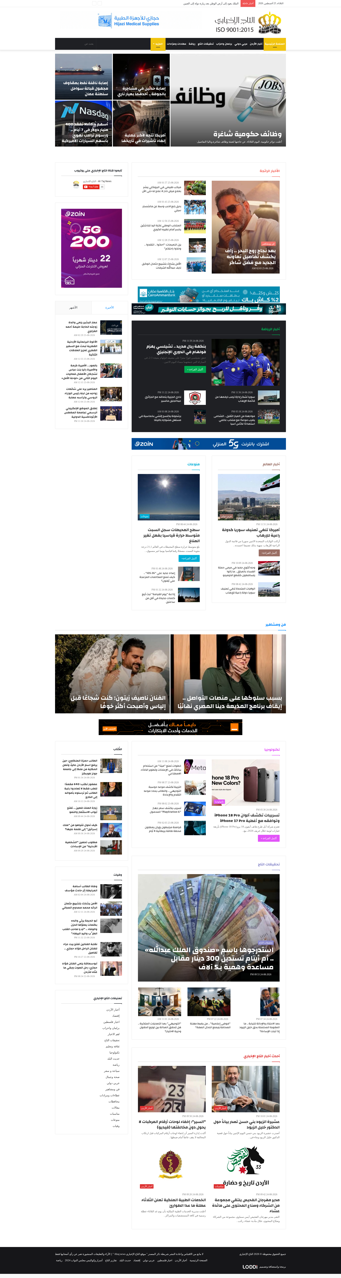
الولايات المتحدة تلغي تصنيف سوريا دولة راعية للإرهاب (238, 590)
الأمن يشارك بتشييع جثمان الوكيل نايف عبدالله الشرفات (161, 265)
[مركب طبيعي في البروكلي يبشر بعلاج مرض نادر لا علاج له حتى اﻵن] (195, 188)
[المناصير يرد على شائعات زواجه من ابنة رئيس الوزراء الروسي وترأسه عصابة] (111, 394)
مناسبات (115, 1113)
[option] (170, 100)
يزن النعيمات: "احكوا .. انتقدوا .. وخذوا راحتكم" (162, 246)
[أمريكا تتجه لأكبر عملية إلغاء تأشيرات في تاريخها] (141, 124)
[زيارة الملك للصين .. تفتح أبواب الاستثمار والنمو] (111, 813)
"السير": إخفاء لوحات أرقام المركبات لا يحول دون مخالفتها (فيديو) (172, 1124)
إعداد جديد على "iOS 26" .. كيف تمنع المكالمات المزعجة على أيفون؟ (157, 577)
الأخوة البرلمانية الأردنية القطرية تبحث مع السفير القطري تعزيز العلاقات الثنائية (81, 348)
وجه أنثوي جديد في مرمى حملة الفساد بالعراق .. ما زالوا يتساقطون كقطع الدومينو (236, 571)
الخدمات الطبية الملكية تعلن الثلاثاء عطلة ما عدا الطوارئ (173, 1202)
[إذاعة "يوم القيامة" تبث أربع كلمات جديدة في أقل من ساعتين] (189, 595)
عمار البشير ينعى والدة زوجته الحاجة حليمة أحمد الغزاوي (81, 327)
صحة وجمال (113, 1077)
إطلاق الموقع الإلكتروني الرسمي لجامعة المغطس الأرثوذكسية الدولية (80, 412)
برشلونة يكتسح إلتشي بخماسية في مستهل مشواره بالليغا (160, 418)
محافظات (114, 1101)
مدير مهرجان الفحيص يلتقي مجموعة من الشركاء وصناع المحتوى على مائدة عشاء (246, 1205)
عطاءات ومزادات (176, 43)
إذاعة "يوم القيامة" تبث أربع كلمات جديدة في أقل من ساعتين (158, 598)
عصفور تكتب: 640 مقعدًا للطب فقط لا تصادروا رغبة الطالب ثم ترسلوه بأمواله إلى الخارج (80, 791)
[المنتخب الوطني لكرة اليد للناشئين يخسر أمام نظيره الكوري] (195, 226)
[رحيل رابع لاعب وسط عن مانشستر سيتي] (195, 207)
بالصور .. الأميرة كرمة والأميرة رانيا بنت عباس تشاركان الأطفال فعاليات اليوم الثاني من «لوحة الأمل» (79, 372)
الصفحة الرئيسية (275, 43)
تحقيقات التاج (206, 43)
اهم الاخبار (114, 1034)
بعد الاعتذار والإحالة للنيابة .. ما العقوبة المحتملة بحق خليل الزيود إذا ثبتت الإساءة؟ (259, 1027)
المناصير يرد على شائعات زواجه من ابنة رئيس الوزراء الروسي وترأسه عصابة (81, 393)
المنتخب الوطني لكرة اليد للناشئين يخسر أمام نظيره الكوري (161, 227)
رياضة (192, 43)
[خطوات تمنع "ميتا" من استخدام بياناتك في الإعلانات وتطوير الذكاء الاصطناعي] (195, 766)
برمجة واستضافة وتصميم (272, 1266)
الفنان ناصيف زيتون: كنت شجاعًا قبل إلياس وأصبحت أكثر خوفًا (118, 702)
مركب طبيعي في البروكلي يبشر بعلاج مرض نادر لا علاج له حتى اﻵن (161, 189)
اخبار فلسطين (111, 1021)
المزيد (159, 43)
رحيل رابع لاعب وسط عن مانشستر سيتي (161, 208)
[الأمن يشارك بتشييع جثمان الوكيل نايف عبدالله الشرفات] (196, 264)
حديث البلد (113, 1058)
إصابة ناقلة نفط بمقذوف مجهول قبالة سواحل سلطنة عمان (85, 88)
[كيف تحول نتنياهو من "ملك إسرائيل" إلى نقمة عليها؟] (111, 830)
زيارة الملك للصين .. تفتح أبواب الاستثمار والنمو (82, 810)
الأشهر (73, 307)
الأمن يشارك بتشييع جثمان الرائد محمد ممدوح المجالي (79, 905)
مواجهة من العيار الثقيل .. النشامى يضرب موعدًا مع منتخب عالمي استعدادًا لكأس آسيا (234, 420)
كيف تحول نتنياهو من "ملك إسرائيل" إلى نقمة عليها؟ (80, 827)
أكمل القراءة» (269, 552)
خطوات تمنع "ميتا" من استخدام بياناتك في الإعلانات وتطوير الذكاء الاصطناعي (161, 769)
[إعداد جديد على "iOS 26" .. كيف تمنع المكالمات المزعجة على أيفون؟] (189, 574)
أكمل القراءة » (195, 369)
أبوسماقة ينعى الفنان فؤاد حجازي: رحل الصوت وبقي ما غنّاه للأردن (79, 968)
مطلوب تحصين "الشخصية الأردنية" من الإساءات (81, 844)
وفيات (116, 1126)
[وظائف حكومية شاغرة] (228, 100)
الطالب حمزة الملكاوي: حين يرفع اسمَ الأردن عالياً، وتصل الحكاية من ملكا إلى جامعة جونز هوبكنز (79, 767)
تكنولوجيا (115, 1052)
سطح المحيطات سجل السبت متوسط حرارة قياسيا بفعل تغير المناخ (171, 535)
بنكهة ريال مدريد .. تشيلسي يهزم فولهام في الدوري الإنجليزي (176, 349)
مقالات (116, 1107)
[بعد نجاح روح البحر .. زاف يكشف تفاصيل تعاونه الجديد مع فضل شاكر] (246, 227)
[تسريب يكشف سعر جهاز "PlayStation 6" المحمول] (195, 809)
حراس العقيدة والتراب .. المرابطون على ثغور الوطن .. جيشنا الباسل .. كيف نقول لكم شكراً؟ (190, 3)
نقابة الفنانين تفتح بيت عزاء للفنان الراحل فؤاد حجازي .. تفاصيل (80, 948)
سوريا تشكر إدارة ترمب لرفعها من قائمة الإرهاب (235, 398)
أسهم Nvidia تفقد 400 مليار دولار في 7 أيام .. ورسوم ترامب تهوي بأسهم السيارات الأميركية (85, 132)
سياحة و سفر (112, 1070)
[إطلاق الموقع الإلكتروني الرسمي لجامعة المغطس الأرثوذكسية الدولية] (111, 413)
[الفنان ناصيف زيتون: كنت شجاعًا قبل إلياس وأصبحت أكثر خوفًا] (112, 673)
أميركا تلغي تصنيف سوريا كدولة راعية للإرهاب (251, 532)
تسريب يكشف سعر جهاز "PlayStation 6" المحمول (165, 810)
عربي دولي (240, 43)
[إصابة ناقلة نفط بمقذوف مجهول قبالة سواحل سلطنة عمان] (83, 77)
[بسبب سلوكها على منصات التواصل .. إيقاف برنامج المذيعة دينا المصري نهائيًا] (228, 673)
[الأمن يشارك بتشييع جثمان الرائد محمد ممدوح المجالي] (111, 908)
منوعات (115, 1119)
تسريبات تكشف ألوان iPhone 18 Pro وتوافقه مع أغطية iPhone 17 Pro (247, 818)
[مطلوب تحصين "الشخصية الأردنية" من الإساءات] (111, 847)
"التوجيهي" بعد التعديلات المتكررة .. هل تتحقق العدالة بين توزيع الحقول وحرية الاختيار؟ (159, 1027)
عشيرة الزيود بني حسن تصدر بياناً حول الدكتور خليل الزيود (247, 1124)
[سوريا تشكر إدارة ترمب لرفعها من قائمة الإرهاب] (269, 397)
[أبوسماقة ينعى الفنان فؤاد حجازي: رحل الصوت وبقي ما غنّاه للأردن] (111, 968)
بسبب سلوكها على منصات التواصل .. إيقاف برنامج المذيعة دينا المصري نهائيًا (230, 702)
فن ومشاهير (112, 1089)
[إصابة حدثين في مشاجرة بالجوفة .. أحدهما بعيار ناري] (141, 77)
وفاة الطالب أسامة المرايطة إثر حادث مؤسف (81, 888)
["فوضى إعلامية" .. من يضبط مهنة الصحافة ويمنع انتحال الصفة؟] (208, 1001)
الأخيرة (109, 307)
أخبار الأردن (256, 43)
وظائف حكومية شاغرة (247, 134)
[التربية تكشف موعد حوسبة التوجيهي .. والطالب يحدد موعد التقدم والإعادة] (195, 788)
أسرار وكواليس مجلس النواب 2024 (84, 1260)
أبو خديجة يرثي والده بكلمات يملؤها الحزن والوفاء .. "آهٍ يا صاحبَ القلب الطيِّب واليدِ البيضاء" (79, 927)
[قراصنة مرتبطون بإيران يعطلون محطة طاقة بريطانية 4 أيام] (195, 828)
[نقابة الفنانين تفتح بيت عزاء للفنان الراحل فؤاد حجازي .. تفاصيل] (111, 949)
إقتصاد (116, 1015)
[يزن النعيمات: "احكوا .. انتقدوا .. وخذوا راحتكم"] (197, 245)
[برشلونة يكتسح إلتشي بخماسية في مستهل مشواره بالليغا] (200, 417)
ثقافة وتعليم (113, 1046)
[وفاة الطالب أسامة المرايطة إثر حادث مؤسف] (111, 891)
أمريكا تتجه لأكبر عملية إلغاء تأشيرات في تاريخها (143, 138)
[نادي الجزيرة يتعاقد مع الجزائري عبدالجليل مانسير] (195, 397)
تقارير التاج (111, 1260)
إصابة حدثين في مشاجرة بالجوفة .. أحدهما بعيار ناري (141, 91)
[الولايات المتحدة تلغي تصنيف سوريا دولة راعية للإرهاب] (269, 589)
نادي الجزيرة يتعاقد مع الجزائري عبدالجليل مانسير (163, 398)
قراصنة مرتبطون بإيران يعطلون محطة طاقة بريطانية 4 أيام (163, 829)
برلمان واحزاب (224, 43)
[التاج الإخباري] (249, 22)
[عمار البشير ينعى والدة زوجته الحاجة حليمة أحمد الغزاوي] (111, 327)
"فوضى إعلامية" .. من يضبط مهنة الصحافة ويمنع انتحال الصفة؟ (210, 1025)
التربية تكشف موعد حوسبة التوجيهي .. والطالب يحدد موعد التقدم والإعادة (162, 790)
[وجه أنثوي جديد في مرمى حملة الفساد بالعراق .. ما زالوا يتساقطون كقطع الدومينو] (269, 568)
